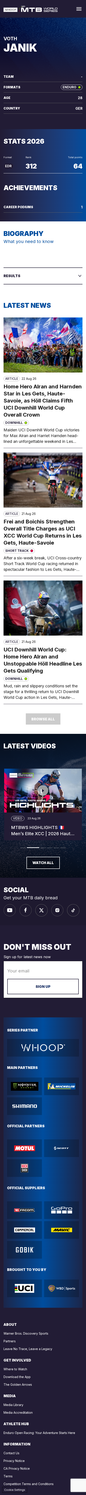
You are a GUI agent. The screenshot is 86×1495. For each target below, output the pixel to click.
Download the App (17, 1377)
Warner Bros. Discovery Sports (26, 1333)
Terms (8, 1476)
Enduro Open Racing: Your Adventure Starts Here (39, 1433)
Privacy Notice (14, 1461)
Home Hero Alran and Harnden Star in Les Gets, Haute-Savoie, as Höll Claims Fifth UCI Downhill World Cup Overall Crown (43, 400)
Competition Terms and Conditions (29, 1484)
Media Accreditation (18, 1412)
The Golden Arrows (18, 1384)
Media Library (13, 1405)
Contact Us (11, 1453)
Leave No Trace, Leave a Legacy (28, 1349)
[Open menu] (78, 9)
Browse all (43, 719)
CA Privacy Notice (17, 1468)
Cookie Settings (14, 1489)
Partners (10, 1341)
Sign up (43, 986)
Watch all (43, 863)
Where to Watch (15, 1369)
